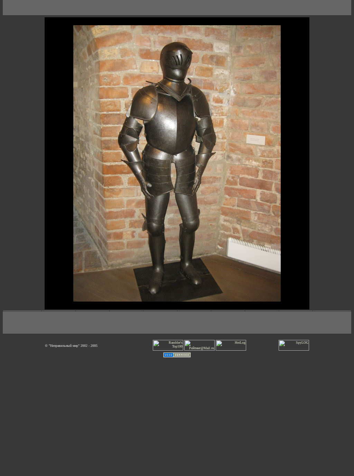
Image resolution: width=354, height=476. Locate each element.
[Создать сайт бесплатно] (177, 356)
